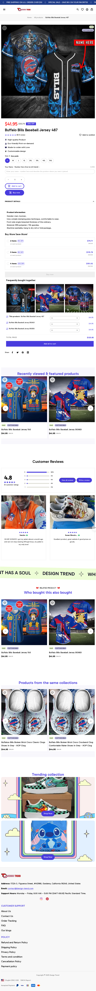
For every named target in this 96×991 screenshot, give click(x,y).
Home (29, 17)
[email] (20, 888)
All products (38, 17)
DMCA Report (26, 980)
